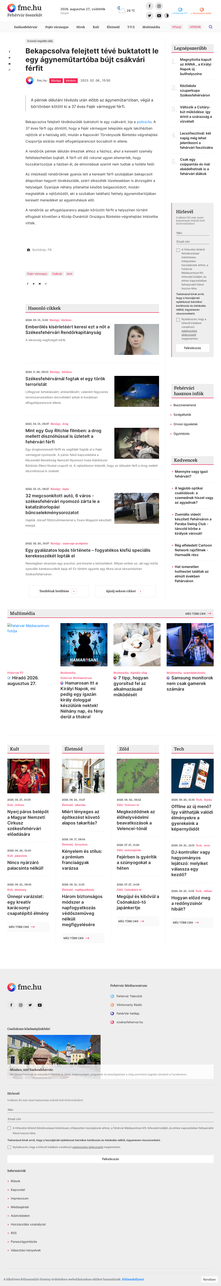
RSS (14, 1233)
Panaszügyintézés (24, 1241)
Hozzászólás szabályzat (28, 1224)
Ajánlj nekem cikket (121, 591)
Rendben (209, 1279)
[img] (24, 8)
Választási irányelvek (26, 1250)
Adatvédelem (20, 1215)
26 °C (131, 10)
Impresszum (19, 1198)
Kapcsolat (18, 1189)
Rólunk (15, 1181)
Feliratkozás (192, 348)
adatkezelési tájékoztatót (87, 1147)
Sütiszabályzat (133, 1279)
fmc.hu (42, 80)
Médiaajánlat (20, 1207)
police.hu (144, 122)
